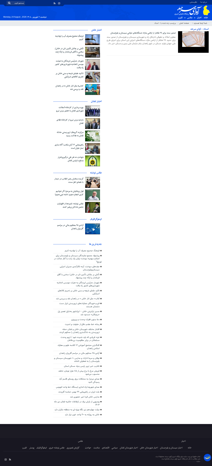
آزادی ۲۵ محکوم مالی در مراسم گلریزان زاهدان (70, 227)
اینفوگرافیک (41, 448)
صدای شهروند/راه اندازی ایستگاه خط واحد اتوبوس (78, 387)
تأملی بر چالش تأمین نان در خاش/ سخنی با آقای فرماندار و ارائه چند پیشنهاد (69, 52)
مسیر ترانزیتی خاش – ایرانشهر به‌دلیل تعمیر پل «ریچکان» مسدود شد (79, 313)
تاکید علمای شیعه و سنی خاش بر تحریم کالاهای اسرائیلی (69, 75)
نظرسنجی (193, 1)
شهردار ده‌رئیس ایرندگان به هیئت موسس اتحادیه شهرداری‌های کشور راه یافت (69, 64)
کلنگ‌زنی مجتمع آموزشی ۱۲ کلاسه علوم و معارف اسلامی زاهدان (79, 347)
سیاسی (114, 448)
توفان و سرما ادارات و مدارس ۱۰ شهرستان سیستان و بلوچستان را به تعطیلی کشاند (77, 359)
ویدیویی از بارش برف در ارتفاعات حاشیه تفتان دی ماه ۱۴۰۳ (77, 403)
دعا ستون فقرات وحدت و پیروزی (85, 319)
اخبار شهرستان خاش (149, 448)
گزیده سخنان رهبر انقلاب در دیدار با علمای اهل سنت (68, 180)
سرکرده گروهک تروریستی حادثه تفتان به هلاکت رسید (70, 134)
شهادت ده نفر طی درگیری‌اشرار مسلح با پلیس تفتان (70, 158)
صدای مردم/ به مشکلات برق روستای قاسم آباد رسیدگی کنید (79, 380)
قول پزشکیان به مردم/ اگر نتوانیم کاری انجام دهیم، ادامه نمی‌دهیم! (69, 193)
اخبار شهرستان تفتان (129, 448)
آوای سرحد (191, 461)
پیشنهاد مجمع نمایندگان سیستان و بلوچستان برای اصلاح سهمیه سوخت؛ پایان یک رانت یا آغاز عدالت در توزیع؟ (78, 259)
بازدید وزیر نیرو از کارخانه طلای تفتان (69, 121)
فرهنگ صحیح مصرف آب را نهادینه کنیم (69, 37)
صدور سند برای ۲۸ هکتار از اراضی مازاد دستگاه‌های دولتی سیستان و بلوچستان (143, 33)
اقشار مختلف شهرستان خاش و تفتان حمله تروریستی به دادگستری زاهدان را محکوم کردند (79, 331)
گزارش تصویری (73, 448)
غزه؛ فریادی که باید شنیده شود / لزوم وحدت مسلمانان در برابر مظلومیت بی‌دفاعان (80, 339)
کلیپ (180, 17)
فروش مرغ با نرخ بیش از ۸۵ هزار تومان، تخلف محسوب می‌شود (79, 372)
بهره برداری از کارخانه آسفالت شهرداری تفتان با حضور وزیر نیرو (69, 109)
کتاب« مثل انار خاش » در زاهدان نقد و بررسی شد (69, 87)
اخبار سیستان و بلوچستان (171, 448)
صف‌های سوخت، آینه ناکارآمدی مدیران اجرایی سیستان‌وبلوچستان (80, 268)
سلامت (96, 448)
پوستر (31, 448)
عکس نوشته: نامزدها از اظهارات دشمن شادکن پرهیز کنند (70, 205)
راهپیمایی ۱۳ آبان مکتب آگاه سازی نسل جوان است (69, 146)
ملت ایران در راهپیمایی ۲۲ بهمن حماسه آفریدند (79, 392)
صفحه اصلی (184, 23)
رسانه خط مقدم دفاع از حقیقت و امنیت (82, 324)
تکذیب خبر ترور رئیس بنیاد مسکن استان (82, 366)
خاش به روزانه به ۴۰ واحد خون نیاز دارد (82, 415)
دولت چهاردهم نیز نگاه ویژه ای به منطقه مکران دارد (77, 410)
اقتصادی (105, 448)
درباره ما (203, 1)
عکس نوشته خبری (56, 448)
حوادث (88, 448)
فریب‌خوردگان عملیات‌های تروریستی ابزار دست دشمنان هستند (79, 305)
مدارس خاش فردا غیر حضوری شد (85, 397)
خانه (206, 17)
